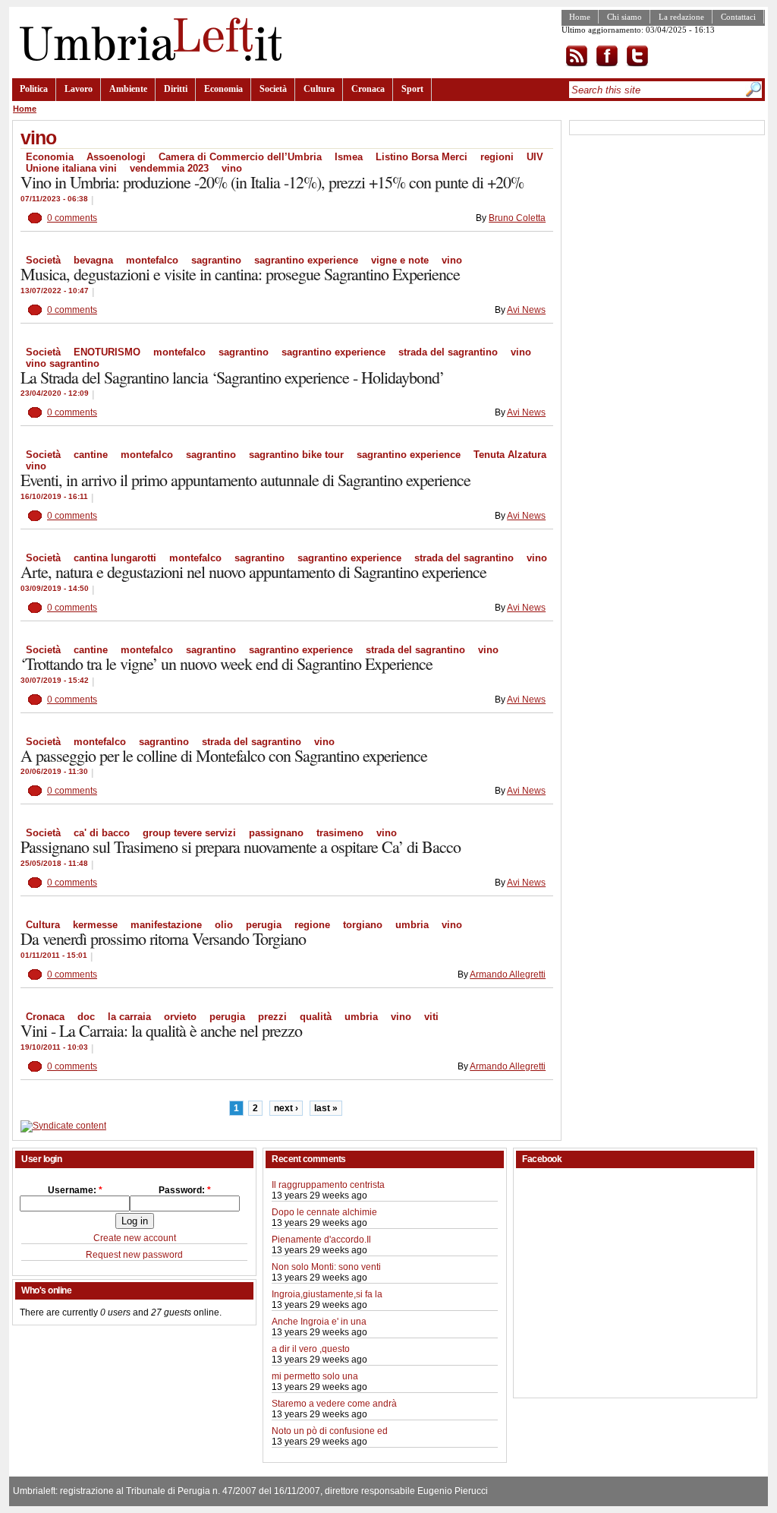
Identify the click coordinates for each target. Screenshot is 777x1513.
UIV (535, 157)
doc (86, 1016)
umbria (412, 924)
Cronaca (368, 89)
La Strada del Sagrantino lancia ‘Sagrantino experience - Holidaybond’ (232, 377)
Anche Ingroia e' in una (319, 1321)
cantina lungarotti (115, 558)
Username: (75, 1190)
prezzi (272, 1016)
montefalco (152, 260)
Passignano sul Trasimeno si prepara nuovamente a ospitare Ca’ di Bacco (240, 846)
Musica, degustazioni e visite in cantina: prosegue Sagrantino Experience (240, 274)
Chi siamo (624, 16)
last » (326, 1108)
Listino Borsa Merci (421, 157)
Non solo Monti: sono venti (326, 1267)
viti (431, 1016)
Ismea (349, 157)
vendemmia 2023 (169, 168)
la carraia (129, 1016)
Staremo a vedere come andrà (334, 1403)
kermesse (95, 924)
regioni (497, 157)
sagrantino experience (306, 260)
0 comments (72, 218)
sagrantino (216, 260)
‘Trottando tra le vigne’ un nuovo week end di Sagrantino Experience (226, 663)
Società (273, 89)
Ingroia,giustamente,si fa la (327, 1294)
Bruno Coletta (517, 218)
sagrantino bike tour (296, 454)
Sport (412, 89)
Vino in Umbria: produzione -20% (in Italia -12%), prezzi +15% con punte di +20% (272, 182)
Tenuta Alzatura (509, 454)
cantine (91, 454)
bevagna (93, 260)
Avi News (526, 310)
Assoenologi (116, 157)
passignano (276, 833)
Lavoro (78, 89)
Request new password (134, 1254)
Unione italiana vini (71, 168)
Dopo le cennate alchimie (324, 1212)
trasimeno (339, 833)
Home (579, 16)
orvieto (180, 1016)
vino (232, 168)
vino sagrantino (62, 363)
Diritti (175, 89)
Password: (185, 1190)
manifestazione (166, 924)
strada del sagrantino (448, 352)
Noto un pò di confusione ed (330, 1431)
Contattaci (738, 16)
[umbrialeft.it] (147, 57)
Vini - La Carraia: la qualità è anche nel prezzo (161, 1030)
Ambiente (128, 89)
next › (286, 1108)
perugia (264, 924)
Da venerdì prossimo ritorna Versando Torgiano (163, 938)
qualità (316, 1016)
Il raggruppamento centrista (328, 1185)
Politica (34, 89)
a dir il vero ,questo (311, 1349)
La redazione (681, 16)
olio (224, 924)
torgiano (362, 924)
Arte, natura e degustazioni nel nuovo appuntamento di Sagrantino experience (253, 572)
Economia (223, 89)
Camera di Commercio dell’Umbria (240, 157)
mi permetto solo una (315, 1376)
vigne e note (400, 260)
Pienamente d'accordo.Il (321, 1239)
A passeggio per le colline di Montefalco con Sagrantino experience (223, 755)
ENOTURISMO (107, 352)
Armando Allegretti (508, 974)
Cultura (319, 89)
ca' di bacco (102, 833)
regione (312, 924)
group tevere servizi (189, 833)
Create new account (134, 1238)
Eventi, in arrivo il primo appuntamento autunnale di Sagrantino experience (245, 480)
